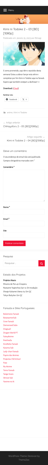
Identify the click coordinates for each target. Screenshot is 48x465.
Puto (5, 363)
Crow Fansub (8, 321)
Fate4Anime (8, 336)
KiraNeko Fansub (10, 344)
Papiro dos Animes (11, 355)
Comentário (8, 167)
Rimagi (38, 38)
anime (10, 112)
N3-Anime (7, 366)
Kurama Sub (8, 348)
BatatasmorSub (9, 318)
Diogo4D (7, 329)
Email (6, 219)
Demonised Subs (10, 325)
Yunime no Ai (8, 382)
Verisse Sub (8, 378)
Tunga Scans (8, 374)
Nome (6, 207)
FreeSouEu (7, 340)
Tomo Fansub (8, 370)
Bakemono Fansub (11, 314)
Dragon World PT (10, 333)
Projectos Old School (12, 359)
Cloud (15, 88)
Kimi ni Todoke (20, 112)
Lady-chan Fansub (11, 351)
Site (5, 231)
